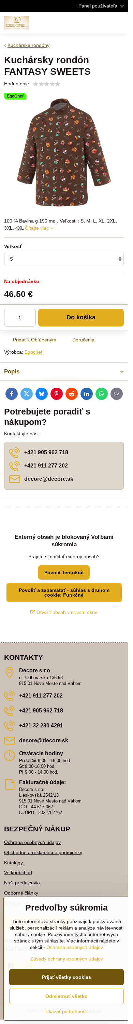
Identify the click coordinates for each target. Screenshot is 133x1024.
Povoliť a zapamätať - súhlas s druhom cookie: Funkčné (64, 592)
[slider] (46, 84)
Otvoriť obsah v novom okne (66, 612)
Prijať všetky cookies (66, 977)
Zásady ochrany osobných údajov (66, 958)
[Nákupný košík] (103, 23)
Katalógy (13, 862)
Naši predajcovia (22, 882)
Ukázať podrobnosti (66, 1011)
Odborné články (21, 893)
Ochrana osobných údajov (32, 842)
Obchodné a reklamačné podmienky (43, 852)
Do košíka (80, 317)
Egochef (33, 352)
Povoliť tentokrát (64, 572)
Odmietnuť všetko (66, 996)
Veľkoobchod (18, 872)
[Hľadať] (87, 23)
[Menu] (120, 23)
